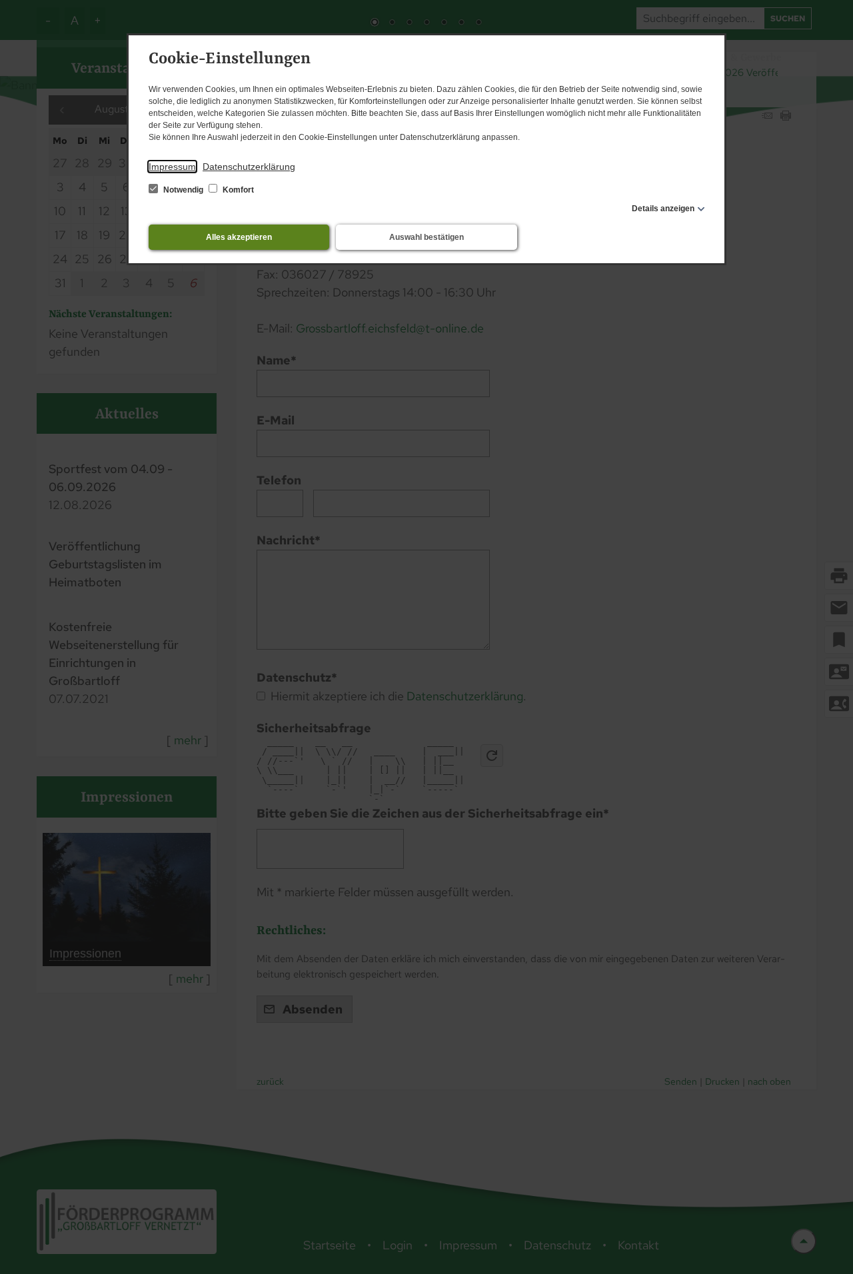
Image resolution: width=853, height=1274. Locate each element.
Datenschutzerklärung (249, 166)
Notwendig (183, 190)
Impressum (172, 166)
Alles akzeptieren (239, 237)
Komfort (237, 190)
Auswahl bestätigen (426, 237)
